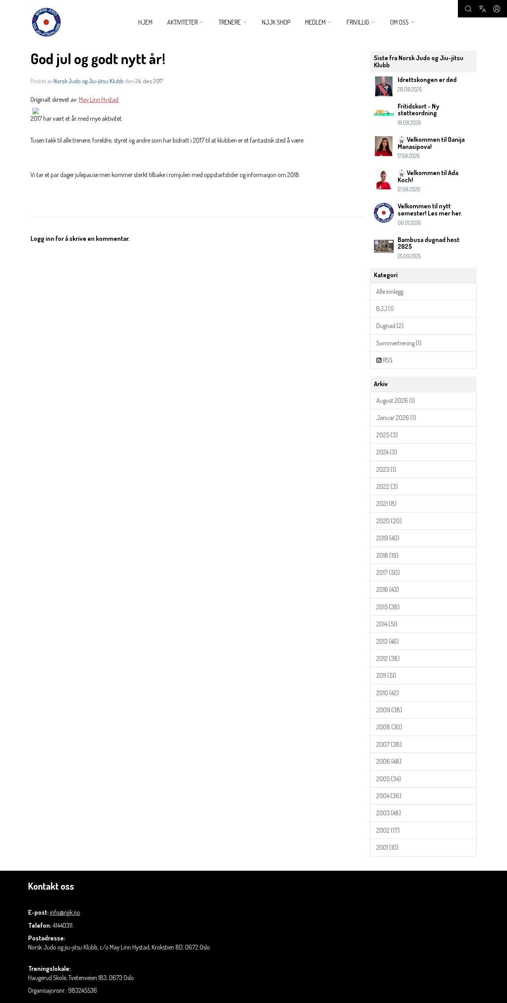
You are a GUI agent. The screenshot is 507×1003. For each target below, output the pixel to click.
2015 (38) (388, 607)
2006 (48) (388, 761)
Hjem (145, 22)
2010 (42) (387, 693)
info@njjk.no (65, 912)
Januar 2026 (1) (396, 417)
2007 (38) (389, 744)
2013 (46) (387, 641)
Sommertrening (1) (398, 343)
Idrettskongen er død (427, 80)
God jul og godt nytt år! (97, 58)
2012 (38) (388, 658)
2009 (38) (389, 710)
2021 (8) (386, 503)
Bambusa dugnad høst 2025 (428, 243)
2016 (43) (387, 589)
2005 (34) (388, 779)
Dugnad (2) (390, 326)
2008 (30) (389, 727)
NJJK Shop (276, 22)
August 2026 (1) (395, 400)
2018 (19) (387, 555)
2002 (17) (388, 830)
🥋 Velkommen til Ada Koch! (428, 176)
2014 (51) (386, 624)
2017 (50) (388, 572)
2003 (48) (388, 813)
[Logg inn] (497, 9)
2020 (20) (389, 521)
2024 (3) (386, 452)
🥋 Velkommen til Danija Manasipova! (431, 143)
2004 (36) (388, 796)
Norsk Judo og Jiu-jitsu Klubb (88, 81)
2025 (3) (387, 435)
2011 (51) (386, 675)
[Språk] (482, 9)
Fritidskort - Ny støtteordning (418, 109)
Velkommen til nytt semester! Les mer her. (430, 209)
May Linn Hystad (98, 99)
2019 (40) (387, 538)
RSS (387, 360)
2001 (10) (387, 847)
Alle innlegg (389, 292)
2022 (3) (387, 486)
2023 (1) (386, 469)
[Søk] (468, 9)
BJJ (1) (385, 309)
